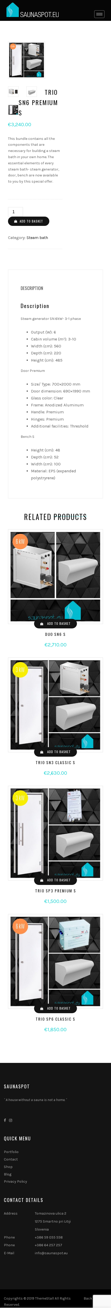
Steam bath (37, 237)
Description (32, 288)
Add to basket (31, 221)
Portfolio (11, 1152)
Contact (11, 1159)
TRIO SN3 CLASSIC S (55, 762)
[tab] (32, 288)
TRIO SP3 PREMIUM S (55, 890)
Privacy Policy (15, 1181)
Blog (7, 1174)
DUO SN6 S (55, 634)
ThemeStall (44, 1298)
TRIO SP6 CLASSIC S (55, 1019)
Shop (8, 1167)
